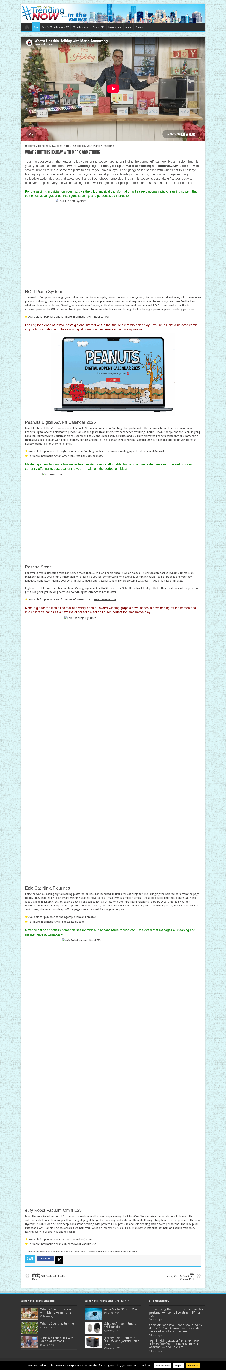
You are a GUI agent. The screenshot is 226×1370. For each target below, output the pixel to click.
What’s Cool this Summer (57, 1323)
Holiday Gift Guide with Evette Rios (48, 1276)
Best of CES (99, 27)
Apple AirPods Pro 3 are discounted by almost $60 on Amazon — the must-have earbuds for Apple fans (175, 1328)
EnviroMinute (114, 27)
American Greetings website (88, 451)
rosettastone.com (105, 599)
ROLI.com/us (102, 316)
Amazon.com (67, 1239)
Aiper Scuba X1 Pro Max (121, 1309)
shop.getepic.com (70, 917)
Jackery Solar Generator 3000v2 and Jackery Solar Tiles (121, 1341)
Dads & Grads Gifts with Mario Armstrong (57, 1339)
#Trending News (80, 27)
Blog (36, 27)
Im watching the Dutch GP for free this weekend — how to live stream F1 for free (176, 1312)
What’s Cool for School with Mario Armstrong (56, 1311)
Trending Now (46, 145)
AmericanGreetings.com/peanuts (82, 455)
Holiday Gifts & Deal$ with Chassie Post (179, 1276)
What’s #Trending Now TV (55, 27)
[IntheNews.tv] (113, 13)
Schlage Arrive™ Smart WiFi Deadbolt (120, 1325)
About (128, 27)
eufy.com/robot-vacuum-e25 (79, 1244)
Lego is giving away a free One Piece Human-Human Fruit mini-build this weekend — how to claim (174, 1344)
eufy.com (86, 1239)
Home (27, 26)
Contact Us (140, 27)
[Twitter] (59, 1260)
